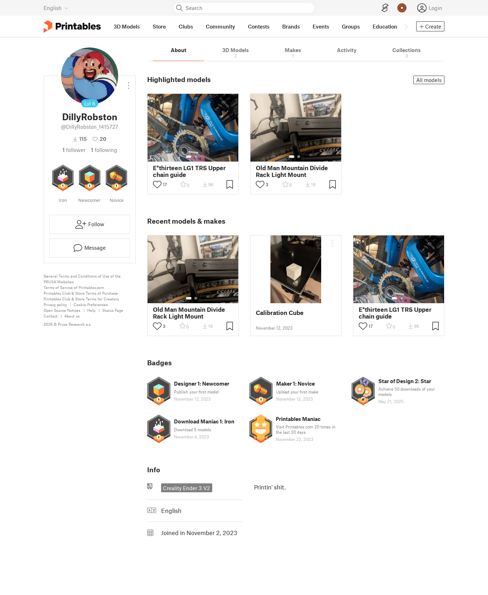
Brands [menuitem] (291, 26)
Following (104, 150)
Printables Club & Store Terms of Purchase (81, 293)
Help (91, 310)
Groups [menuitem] (351, 26)
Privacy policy (55, 304)
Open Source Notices (62, 310)
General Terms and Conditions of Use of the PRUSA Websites (82, 279)
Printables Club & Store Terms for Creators (81, 298)
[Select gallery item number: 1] (188, 156)
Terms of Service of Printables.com (74, 287)
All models (429, 80)
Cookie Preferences (91, 304)
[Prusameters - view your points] (402, 7)
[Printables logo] (72, 26)
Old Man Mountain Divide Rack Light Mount (292, 171)
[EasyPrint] (385, 8)
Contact (51, 316)
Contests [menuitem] (258, 26)
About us (72, 316)
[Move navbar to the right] (405, 26)
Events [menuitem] (321, 26)
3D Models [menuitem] (127, 26)
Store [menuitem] (159, 26)
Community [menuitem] (220, 26)
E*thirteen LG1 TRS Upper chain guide (189, 171)
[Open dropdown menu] (128, 83)
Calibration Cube (280, 312)
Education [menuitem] (385, 26)
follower (74, 150)
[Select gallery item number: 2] (195, 156)
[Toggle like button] (157, 184)
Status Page (112, 310)
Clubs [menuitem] (186, 26)
